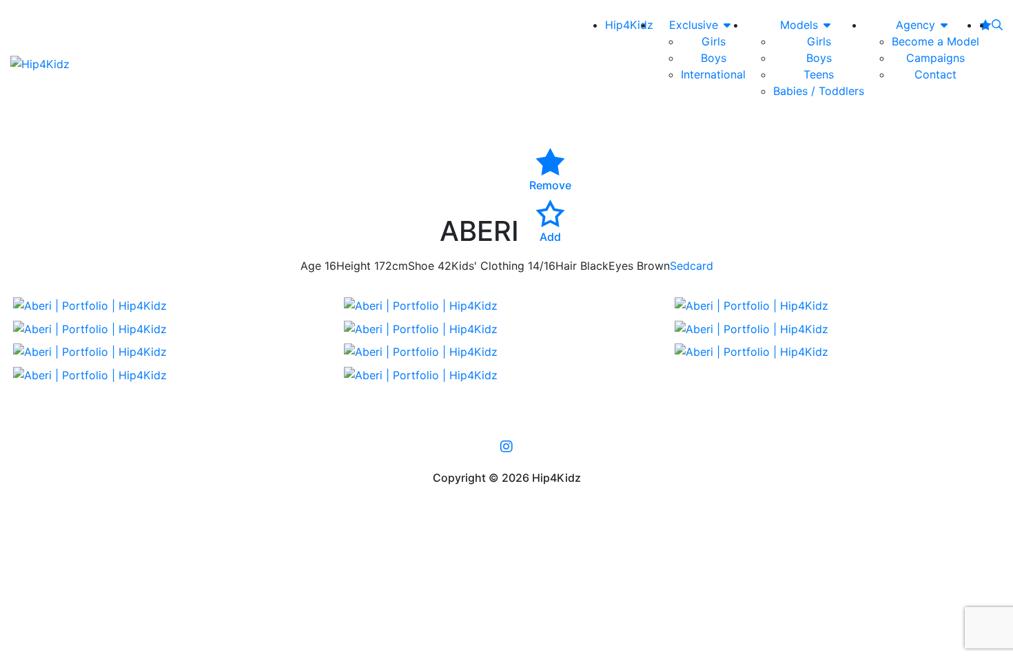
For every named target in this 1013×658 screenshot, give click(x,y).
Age (310, 266)
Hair (566, 266)
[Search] (997, 25)
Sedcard (691, 266)
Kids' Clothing (487, 266)
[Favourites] (985, 25)
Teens (819, 74)
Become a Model (935, 41)
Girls (714, 41)
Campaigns (935, 58)
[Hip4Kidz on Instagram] (506, 447)
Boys (713, 58)
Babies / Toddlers (818, 91)
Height (353, 266)
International (713, 74)
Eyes (620, 266)
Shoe (421, 266)
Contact (935, 74)
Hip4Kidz (629, 25)
